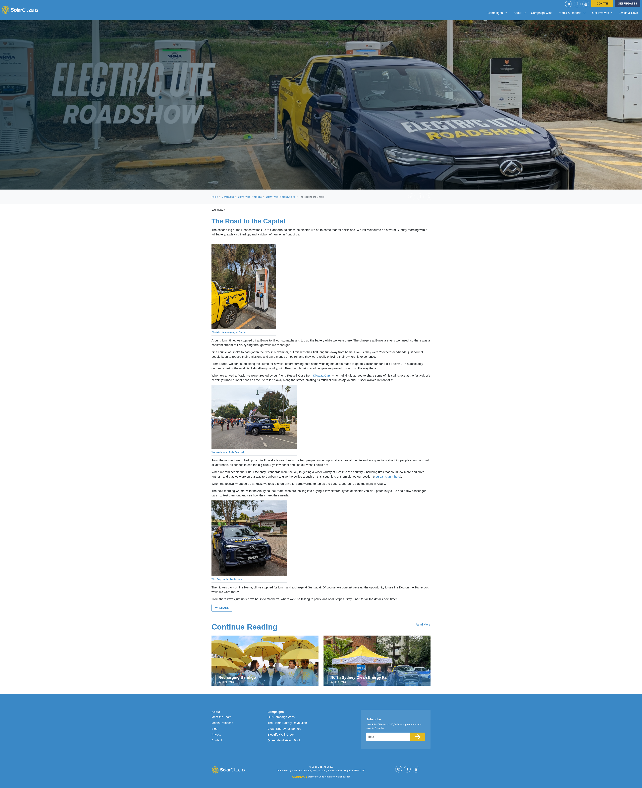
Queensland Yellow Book (284, 740)
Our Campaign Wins (281, 717)
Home (214, 196)
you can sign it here (387, 476)
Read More (423, 624)
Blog (214, 728)
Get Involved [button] (604, 13)
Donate (602, 3)
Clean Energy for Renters (284, 728)
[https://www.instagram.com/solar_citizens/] (568, 4)
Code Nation (325, 776)
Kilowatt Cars (322, 375)
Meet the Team (221, 717)
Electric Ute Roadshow (250, 196)
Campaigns (228, 196)
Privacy (216, 734)
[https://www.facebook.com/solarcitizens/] (577, 4)
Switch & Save (628, 13)
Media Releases (222, 723)
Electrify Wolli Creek (281, 734)
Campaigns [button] (498, 13)
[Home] (19, 10)
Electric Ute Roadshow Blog (280, 196)
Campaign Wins (541, 13)
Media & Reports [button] (571, 13)
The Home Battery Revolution (287, 723)
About (215, 712)
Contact (216, 740)
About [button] (520, 13)
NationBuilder (343, 776)
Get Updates (627, 3)
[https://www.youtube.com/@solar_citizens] (585, 4)
